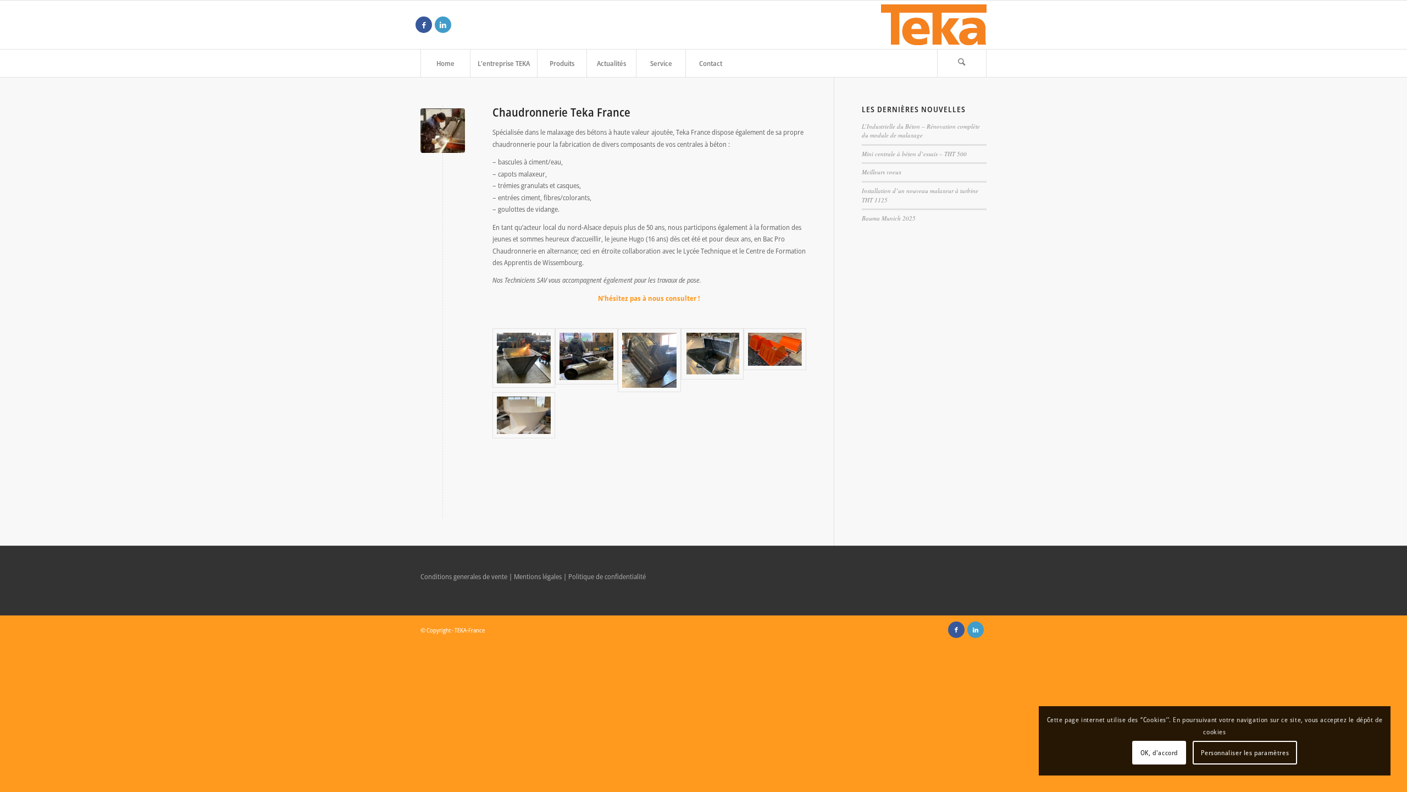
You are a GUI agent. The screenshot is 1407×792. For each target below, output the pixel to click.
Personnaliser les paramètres (1245, 752)
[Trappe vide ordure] (712, 360)
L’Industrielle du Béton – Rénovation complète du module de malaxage (921, 131)
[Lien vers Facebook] (424, 24)
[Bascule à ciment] (523, 360)
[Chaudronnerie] (442, 130)
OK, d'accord (1159, 752)
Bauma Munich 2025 (889, 218)
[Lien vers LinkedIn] (443, 24)
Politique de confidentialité (607, 576)
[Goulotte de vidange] (523, 415)
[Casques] (775, 360)
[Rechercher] (962, 63)
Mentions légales (538, 576)
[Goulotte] (649, 360)
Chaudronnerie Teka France (561, 112)
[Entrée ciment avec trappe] (586, 360)
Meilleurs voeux (881, 172)
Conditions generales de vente (463, 576)
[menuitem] (445, 63)
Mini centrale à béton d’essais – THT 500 (914, 154)
